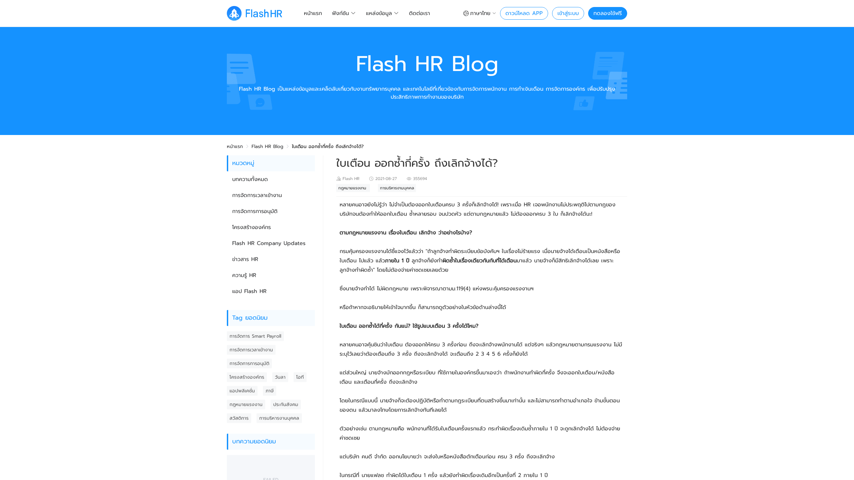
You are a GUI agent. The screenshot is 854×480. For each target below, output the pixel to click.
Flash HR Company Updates (269, 243)
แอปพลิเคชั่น (242, 390)
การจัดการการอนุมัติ (255, 211)
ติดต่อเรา (419, 13)
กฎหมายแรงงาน (246, 404)
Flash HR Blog (267, 146)
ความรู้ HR (244, 275)
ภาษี (270, 390)
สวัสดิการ (239, 418)
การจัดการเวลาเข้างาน (257, 195)
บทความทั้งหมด (250, 179)
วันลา (280, 377)
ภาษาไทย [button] (480, 13)
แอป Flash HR (249, 291)
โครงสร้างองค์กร (251, 227)
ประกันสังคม (285, 404)
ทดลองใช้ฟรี (607, 13)
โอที (300, 377)
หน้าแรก (313, 13)
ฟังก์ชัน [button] (340, 13)
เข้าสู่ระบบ (568, 13)
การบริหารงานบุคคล (279, 418)
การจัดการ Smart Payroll (255, 336)
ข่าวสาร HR (245, 259)
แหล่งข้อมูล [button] (379, 13)
